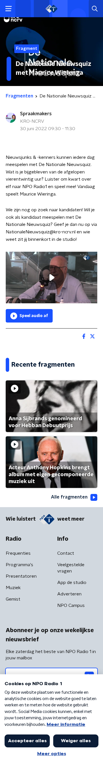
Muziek (13, 587)
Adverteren (69, 594)
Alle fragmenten (69, 497)
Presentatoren (21, 576)
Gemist (13, 599)
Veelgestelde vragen (70, 567)
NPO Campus (71, 605)
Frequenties (18, 553)
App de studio (71, 582)
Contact (65, 553)
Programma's (19, 564)
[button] (8, 8)
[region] (51, 277)
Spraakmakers (36, 114)
